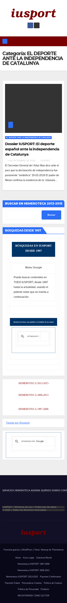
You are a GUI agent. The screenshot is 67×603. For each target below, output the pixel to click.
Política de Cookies (53, 583)
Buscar (51, 215)
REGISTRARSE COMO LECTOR (33, 595)
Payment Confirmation (50, 576)
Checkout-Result (44, 557)
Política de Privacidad (28, 589)
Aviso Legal (28, 557)
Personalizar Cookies (32, 583)
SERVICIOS (8, 490)
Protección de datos (45, 506)
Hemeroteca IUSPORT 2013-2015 (22, 576)
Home (18, 557)
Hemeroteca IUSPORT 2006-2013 (33, 570)
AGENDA (35, 490)
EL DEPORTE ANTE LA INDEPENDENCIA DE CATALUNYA (28, 137)
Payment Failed (12, 583)
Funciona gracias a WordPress (18, 549)
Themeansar (58, 549)
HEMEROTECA (22, 490)
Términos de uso (23, 506)
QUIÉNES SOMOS (50, 490)
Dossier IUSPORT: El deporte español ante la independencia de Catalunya (32, 149)
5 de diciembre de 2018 (22, 160)
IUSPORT (45, 160)
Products (45, 589)
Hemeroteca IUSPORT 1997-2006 (33, 564)
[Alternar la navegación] (36, 41)
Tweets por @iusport (18, 422)
